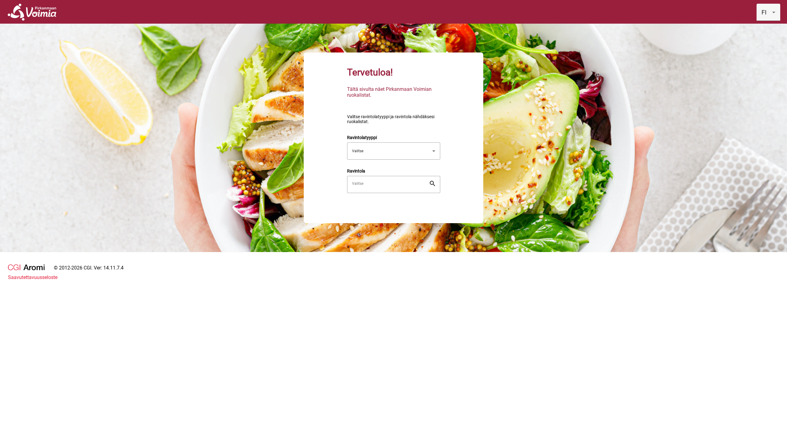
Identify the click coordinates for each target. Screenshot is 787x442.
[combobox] (768, 12)
